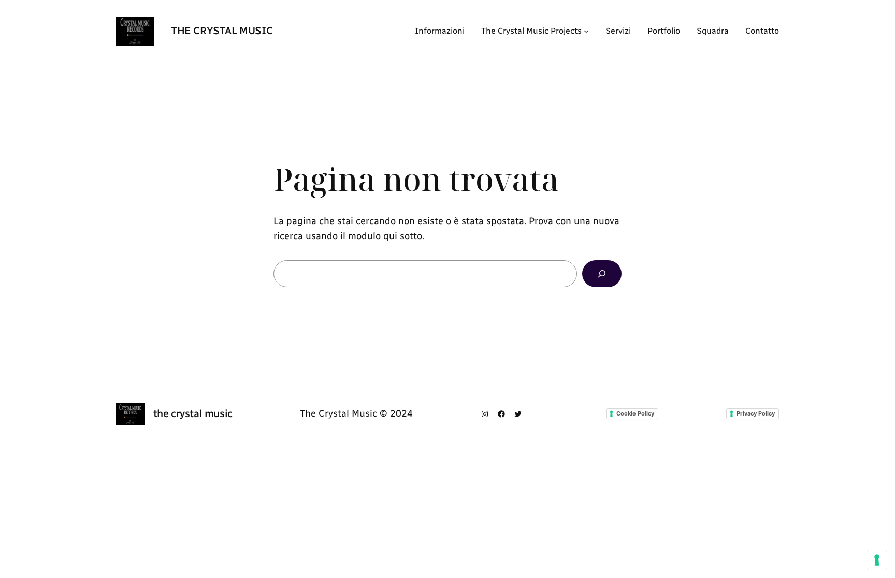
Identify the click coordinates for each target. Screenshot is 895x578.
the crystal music (221, 30)
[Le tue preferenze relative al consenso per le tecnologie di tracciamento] (877, 560)
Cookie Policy (635, 413)
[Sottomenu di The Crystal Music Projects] (586, 31)
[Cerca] (602, 273)
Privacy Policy (756, 413)
